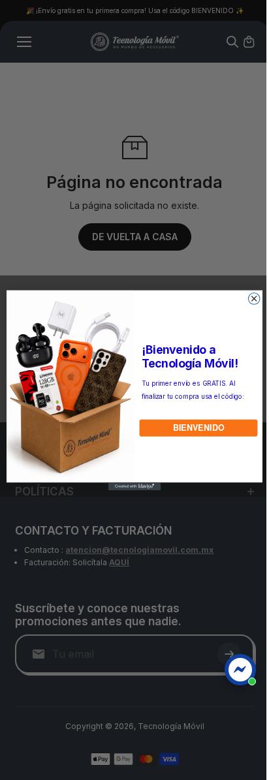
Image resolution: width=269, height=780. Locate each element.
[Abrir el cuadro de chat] (240, 669)
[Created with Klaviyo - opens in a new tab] (131, 486)
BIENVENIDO (195, 427)
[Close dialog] (251, 298)
